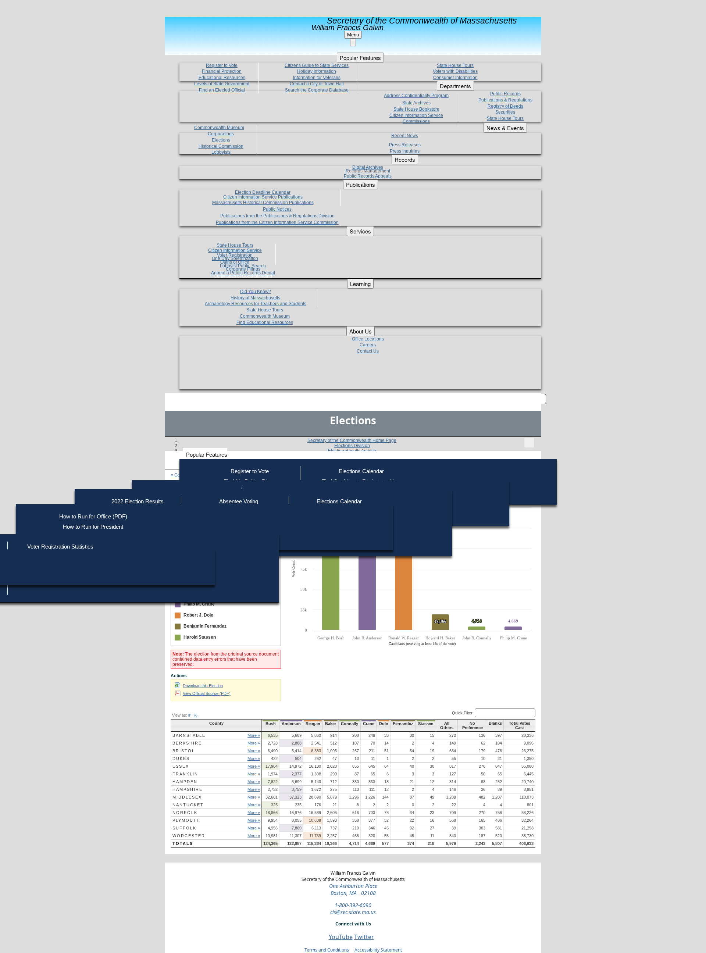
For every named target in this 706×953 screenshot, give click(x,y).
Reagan (313, 723)
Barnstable (189, 735)
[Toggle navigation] (529, 442)
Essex (180, 766)
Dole (383, 723)
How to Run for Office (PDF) (93, 516)
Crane (368, 723)
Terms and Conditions (326, 950)
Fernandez (403, 723)
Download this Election (203, 685)
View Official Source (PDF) (207, 693)
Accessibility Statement (378, 950)
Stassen (426, 723)
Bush (270, 723)
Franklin (185, 774)
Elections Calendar (361, 471)
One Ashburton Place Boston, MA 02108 (353, 889)
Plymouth (186, 820)
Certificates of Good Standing (243, 276)
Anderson (291, 723)
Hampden (184, 781)
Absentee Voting (238, 501)
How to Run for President (93, 527)
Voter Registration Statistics (60, 546)
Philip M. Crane (199, 604)
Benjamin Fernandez (205, 626)
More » (253, 735)
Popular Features (206, 454)
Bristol (183, 751)
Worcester (188, 836)
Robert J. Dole (198, 615)
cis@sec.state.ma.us (353, 912)
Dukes (181, 758)
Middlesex (187, 797)
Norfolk (184, 812)
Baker (330, 723)
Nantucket (188, 805)
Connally (349, 723)
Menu (353, 35)
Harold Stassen (199, 637)
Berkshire (187, 743)
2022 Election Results (137, 501)
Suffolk (184, 828)
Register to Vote (250, 471)
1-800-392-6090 (353, 905)
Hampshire (187, 789)
